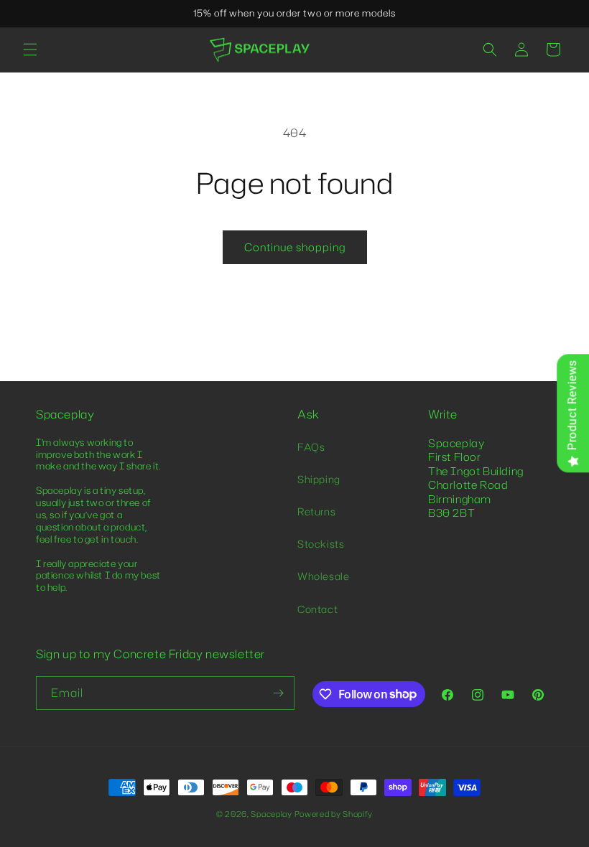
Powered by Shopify (334, 814)
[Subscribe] (278, 693)
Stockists (320, 544)
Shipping (318, 479)
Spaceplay (271, 814)
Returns (316, 511)
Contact (317, 609)
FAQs (311, 447)
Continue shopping (294, 247)
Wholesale (323, 576)
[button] (30, 49)
